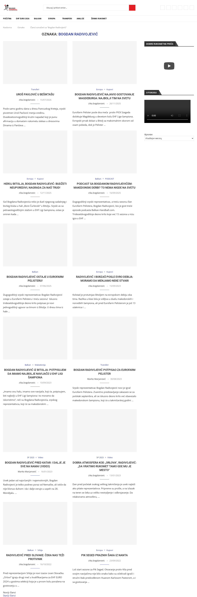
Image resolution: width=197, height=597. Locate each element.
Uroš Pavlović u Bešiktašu (35, 94)
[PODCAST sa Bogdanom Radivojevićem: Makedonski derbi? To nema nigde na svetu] (104, 151)
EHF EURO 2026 (22, 19)
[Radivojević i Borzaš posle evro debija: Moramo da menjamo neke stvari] (104, 245)
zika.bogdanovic (27, 99)
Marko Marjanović (96, 378)
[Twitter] (168, 8)
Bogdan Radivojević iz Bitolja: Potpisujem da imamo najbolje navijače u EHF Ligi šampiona (35, 373)
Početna (7, 19)
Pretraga (132, 8)
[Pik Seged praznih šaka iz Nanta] (104, 523)
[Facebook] (162, 8)
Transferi (67, 19)
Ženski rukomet (99, 19)
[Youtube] (180, 8)
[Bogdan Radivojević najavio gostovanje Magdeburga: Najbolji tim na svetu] (104, 62)
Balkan (37, 19)
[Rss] (192, 8)
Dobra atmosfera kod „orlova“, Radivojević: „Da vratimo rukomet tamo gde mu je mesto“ (105, 466)
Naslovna (7, 27)
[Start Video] (169, 66)
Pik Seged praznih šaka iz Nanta (104, 555)
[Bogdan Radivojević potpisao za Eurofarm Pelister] (104, 338)
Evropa (51, 19)
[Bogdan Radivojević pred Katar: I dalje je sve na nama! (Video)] (35, 430)
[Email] (186, 8)
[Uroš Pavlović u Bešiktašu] (35, 62)
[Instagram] (174, 8)
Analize (80, 19)
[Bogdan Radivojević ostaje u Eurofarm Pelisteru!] (35, 245)
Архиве (148, 134)
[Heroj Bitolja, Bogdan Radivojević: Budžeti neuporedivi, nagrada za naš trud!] (35, 151)
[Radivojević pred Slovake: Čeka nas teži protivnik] (35, 523)
